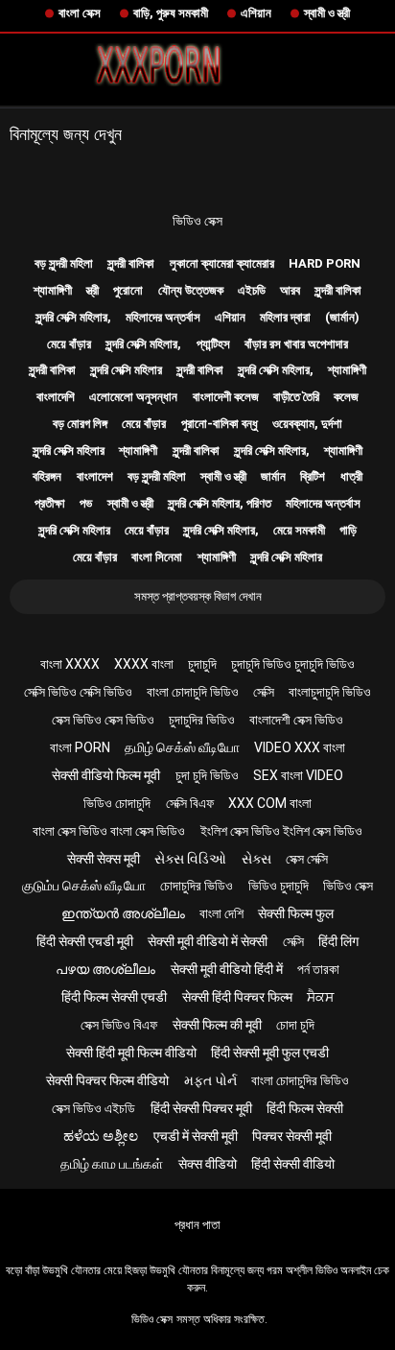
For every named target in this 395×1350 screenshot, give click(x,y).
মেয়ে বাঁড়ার (69, 344)
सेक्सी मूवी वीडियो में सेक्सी (207, 941)
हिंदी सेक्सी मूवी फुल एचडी (270, 1052)
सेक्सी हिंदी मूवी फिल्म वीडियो (131, 1052)
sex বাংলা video (298, 775)
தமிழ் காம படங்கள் (111, 1164)
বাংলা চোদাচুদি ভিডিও (193, 691)
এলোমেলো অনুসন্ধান (133, 397)
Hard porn (324, 263)
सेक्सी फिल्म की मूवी (217, 1024)
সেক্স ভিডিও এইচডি (93, 1108)
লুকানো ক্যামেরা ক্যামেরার (222, 263)
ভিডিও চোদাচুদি (117, 803)
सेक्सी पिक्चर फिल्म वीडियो (107, 1080)
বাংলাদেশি (55, 397)
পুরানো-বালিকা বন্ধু (219, 423)
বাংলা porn (80, 747)
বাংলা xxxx (70, 664)
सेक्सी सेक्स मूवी (103, 858)
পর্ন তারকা (318, 969)
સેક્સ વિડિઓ (190, 858)
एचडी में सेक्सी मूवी (195, 1136)
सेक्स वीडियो (207, 1164)
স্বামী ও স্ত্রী (327, 13)
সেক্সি (263, 691)
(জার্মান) (342, 317)
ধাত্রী (351, 476)
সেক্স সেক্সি (307, 858)
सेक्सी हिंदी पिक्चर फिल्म (237, 997)
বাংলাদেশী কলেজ (226, 397)
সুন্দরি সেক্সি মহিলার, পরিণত (219, 503)
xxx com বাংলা (270, 803)
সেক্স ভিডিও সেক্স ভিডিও (103, 719)
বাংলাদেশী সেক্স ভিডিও (296, 719)
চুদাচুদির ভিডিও (202, 719)
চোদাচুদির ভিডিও (196, 885)
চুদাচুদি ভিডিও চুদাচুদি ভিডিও (293, 664)
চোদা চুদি (295, 1024)
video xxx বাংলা (299, 747)
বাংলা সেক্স (79, 13)
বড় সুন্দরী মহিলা (64, 263)
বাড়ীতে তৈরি (296, 397)
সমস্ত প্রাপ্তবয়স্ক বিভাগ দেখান (198, 596)
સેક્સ (256, 858)
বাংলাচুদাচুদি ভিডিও (330, 691)
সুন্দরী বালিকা (130, 263)
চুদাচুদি (202, 664)
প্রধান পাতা (197, 1225)
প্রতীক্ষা (50, 503)
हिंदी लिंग (338, 941)
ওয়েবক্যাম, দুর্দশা (307, 423)
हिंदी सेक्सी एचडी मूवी (84, 941)
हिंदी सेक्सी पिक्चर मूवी (201, 1108)
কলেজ (346, 397)
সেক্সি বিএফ (190, 803)
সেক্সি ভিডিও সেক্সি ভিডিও (78, 691)
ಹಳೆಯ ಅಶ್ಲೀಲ (100, 1136)
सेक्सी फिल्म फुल (296, 913)
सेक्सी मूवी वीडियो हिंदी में (227, 969)
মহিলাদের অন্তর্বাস (163, 317)
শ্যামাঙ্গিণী (53, 290)
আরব (290, 290)
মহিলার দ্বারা (285, 317)
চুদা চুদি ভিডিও (207, 775)
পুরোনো (128, 290)
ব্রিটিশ (312, 476)
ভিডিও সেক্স (197, 220)
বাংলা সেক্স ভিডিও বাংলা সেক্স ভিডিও (109, 831)
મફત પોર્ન (210, 1080)
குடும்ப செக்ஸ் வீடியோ (84, 885)
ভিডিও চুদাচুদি (278, 885)
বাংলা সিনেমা (156, 557)
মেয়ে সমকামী (299, 530)
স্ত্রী (92, 290)
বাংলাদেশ (95, 476)
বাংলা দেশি (221, 913)
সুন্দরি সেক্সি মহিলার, (73, 317)
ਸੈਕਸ (320, 997)
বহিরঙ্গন (47, 476)
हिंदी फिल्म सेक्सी (305, 1108)
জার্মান (273, 476)
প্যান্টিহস (213, 344)
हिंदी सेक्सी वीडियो (293, 1164)
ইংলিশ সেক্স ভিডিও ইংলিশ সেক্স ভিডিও (281, 831)
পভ (86, 503)
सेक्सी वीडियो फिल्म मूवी (106, 775)
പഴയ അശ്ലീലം (105, 969)
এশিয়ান (256, 13)
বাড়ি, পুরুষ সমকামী (170, 13)
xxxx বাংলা (144, 664)
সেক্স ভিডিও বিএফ (119, 1024)
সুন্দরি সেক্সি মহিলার (126, 370)
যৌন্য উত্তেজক (190, 290)
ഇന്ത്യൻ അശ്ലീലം (123, 913)
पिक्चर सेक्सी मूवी (292, 1136)
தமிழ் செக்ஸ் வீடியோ (182, 747)
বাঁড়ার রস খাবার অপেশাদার (296, 344)
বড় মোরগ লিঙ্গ (80, 423)
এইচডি (252, 290)
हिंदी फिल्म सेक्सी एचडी (114, 997)
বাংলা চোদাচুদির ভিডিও (300, 1080)
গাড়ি (348, 530)
